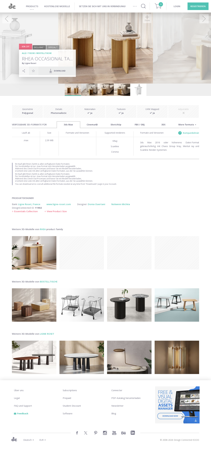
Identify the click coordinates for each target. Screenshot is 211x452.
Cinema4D (92, 124)
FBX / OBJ (140, 124)
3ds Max (68, 124)
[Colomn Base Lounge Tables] (129, 305)
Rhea (43, 229)
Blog (113, 413)
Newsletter (117, 405)
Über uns (19, 390)
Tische (31, 53)
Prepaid (67, 397)
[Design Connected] (12, 6)
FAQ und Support (23, 405)
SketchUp (116, 124)
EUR (41, 439)
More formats (186, 124)
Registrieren (198, 6)
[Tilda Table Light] (129, 357)
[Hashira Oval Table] (34, 357)
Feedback (22, 413)
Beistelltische (44, 53)
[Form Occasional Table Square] (34, 305)
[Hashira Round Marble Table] (81, 357)
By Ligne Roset (29, 63)
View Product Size (57, 211)
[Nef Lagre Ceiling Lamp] (177, 357)
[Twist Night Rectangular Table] (177, 305)
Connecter (116, 390)
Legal (17, 397)
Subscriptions (70, 390)
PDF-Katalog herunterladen (126, 397)
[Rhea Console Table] (34, 252)
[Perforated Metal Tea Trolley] (81, 305)
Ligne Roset (47, 333)
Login (177, 6)
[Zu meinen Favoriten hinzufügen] (33, 70)
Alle (24, 53)
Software (67, 413)
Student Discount (72, 405)
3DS (163, 124)
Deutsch (27, 439)
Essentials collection (26, 211)
